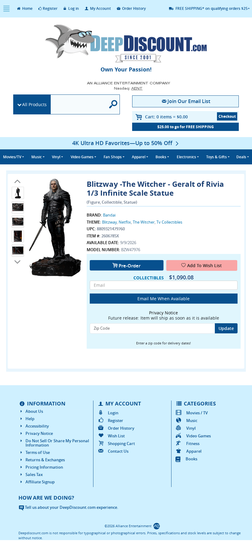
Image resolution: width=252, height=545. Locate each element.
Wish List (116, 436)
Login (113, 413)
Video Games (198, 436)
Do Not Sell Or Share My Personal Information (57, 443)
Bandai (109, 215)
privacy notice (163, 313)
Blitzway (109, 222)
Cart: (166, 117)
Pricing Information (44, 467)
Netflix (125, 222)
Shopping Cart (121, 443)
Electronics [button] (186, 156)
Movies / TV (196, 413)
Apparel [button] (138, 156)
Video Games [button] (82, 156)
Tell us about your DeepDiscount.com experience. (71, 507)
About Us (34, 411)
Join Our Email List (188, 101)
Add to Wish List (204, 265)
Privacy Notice (39, 433)
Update (226, 328)
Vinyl (190, 428)
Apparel (193, 451)
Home (27, 8)
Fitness (192, 443)
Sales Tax (34, 474)
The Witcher (144, 222)
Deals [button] (241, 156)
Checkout (227, 116)
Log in (73, 8)
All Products (34, 104)
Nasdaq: (128, 88)
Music (191, 420)
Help (30, 418)
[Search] (113, 104)
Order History (133, 8)
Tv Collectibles (169, 222)
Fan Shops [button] (113, 156)
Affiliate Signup (40, 482)
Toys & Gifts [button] (216, 156)
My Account (100, 8)
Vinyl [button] (56, 156)
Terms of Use (38, 452)
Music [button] (36, 156)
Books (191, 459)
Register (50, 8)
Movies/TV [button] (12, 156)
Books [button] (161, 156)
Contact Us (118, 451)
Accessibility (37, 426)
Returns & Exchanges (45, 460)
